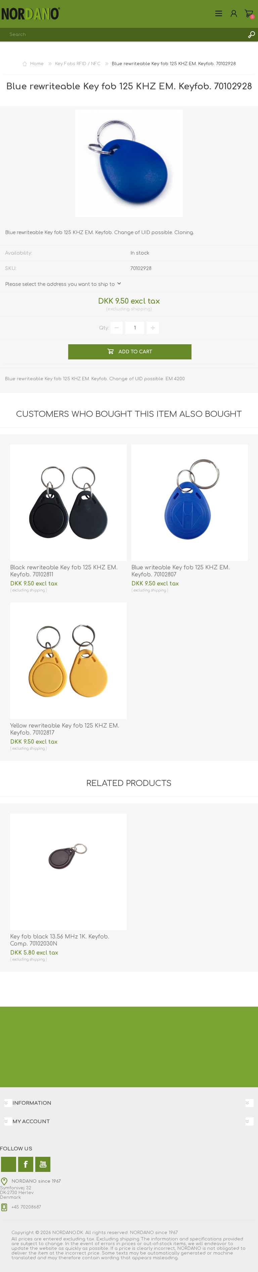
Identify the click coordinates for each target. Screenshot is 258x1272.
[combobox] (122, 34)
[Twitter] (8, 1164)
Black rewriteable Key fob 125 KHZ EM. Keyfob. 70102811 (64, 571)
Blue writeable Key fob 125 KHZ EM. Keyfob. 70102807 (180, 571)
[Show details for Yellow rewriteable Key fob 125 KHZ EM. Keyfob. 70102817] (68, 661)
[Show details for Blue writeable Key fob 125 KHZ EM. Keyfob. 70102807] (189, 502)
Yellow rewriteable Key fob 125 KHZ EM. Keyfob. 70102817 (64, 729)
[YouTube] (42, 1164)
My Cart (248, 13)
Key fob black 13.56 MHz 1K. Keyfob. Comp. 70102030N (59, 940)
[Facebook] (25, 1164)
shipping (140, 309)
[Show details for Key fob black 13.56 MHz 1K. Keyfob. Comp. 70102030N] (68, 872)
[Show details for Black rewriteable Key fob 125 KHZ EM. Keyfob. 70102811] (68, 502)
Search (251, 34)
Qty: (104, 328)
